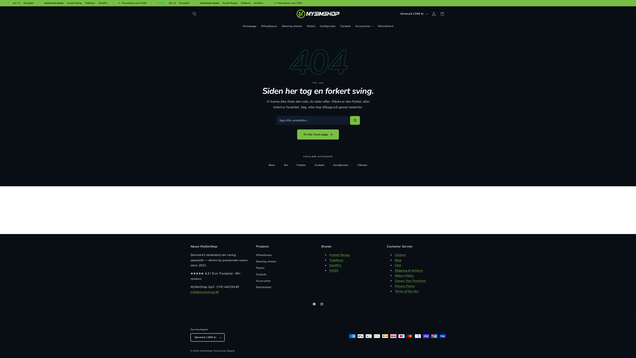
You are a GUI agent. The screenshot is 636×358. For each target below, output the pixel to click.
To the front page (315, 134)
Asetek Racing (339, 255)
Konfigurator (340, 165)
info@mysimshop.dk (204, 292)
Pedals (260, 268)
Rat (286, 165)
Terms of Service (407, 291)
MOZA (334, 270)
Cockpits (319, 165)
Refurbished (263, 287)
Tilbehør (362, 165)
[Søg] (355, 120)
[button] (194, 14)
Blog (398, 260)
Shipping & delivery (409, 270)
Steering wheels (266, 261)
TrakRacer (336, 260)
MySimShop (206, 350)
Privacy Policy (405, 286)
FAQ (398, 265)
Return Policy (404, 275)
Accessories (263, 281)
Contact (400, 255)
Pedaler (301, 165)
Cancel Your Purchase (410, 281)
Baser (272, 165)
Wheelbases (264, 255)
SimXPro (335, 265)
